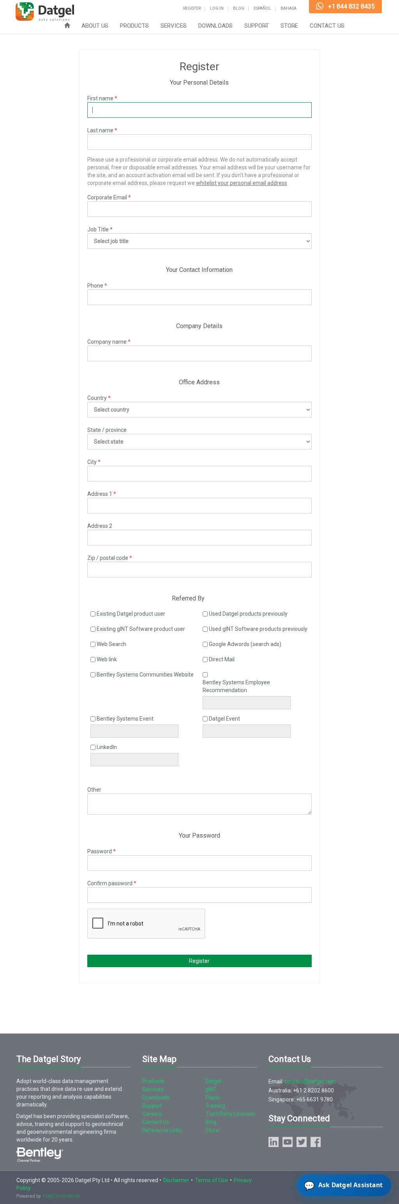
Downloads (215, 25)
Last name (100, 130)
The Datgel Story (48, 1059)
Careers (152, 1114)
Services (174, 25)
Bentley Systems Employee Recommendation (236, 686)
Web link (107, 659)
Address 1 (99, 494)
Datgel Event (224, 719)
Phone (95, 285)
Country (97, 398)
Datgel (213, 1081)
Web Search (111, 644)
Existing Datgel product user (131, 614)
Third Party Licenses (230, 1114)
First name (100, 98)
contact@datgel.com (310, 1081)
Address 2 (99, 526)
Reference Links (162, 1130)
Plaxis (212, 1097)
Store (289, 25)
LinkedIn (107, 747)
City (92, 462)
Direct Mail (222, 659)
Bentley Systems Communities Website (145, 674)
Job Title (98, 229)
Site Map (159, 1059)
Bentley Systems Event (125, 719)
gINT (211, 1089)
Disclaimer (176, 1180)
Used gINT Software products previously (258, 629)
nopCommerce (61, 1196)
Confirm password (109, 883)
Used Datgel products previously (248, 614)
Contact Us (327, 25)
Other (94, 790)
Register (192, 8)
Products (134, 25)
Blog (238, 8)
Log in (217, 8)
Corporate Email (107, 197)
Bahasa (289, 8)
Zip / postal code (107, 558)
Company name (107, 342)
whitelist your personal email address (241, 183)
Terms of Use (211, 1180)
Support (256, 25)
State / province (107, 430)
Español (262, 8)
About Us (94, 25)
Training (215, 1106)
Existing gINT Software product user (141, 629)
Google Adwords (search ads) (245, 644)
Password (99, 851)
